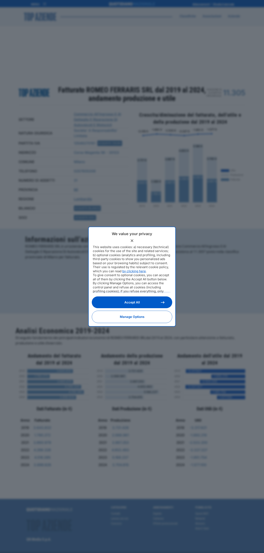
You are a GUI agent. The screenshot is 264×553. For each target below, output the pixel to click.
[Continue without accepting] (132, 240)
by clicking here (134, 271)
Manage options (132, 317)
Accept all (132, 302)
